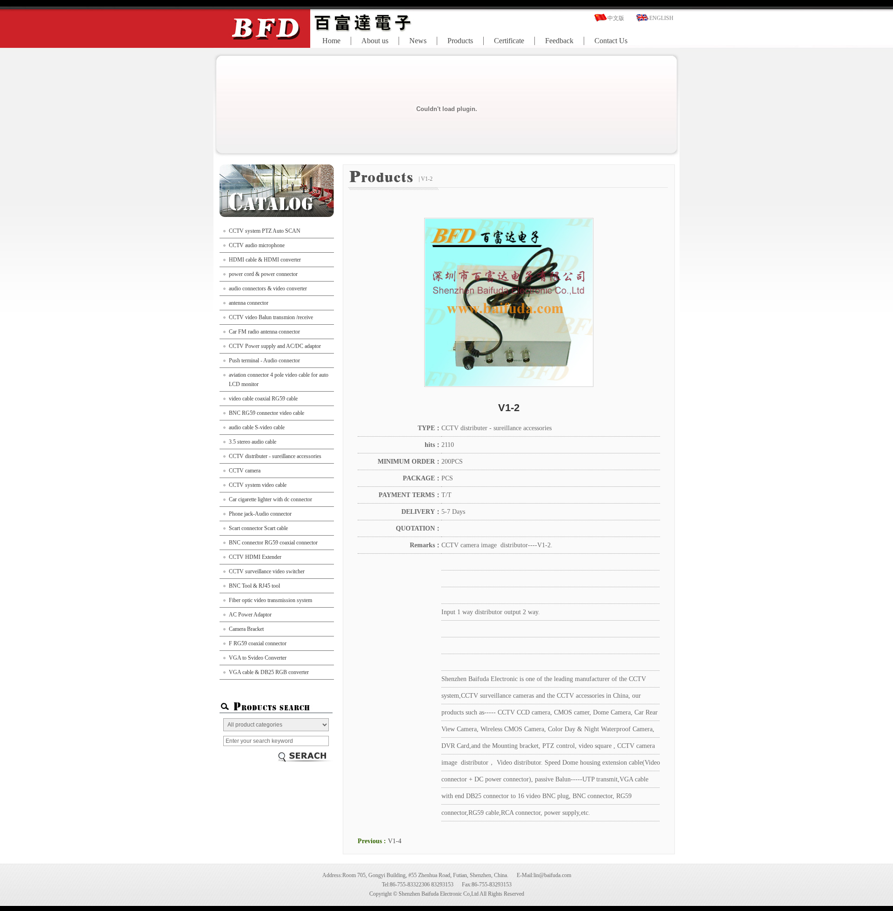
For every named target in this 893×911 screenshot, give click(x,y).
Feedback (559, 41)
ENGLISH (661, 18)
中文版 (615, 18)
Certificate (509, 41)
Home (331, 41)
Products (460, 41)
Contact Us (610, 41)
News (418, 41)
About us (374, 41)
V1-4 (394, 841)
